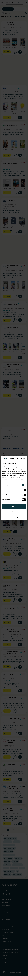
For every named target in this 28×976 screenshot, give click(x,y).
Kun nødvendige (14, 517)
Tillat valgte (14, 511)
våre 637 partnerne (10, 466)
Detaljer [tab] (11, 458)
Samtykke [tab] (4, 458)
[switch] (24, 490)
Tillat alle (14, 506)
